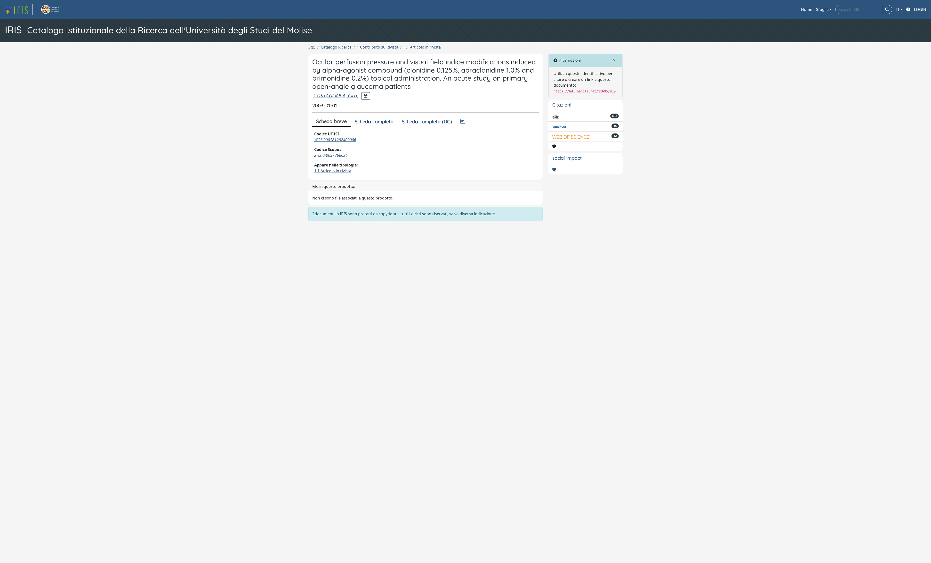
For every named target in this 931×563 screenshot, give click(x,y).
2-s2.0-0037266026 (331, 155)
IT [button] (897, 9)
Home (806, 9)
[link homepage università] (55, 9)
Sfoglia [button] (822, 9)
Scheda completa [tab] (374, 121)
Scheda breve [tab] (331, 121)
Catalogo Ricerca (336, 47)
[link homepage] (17, 9)
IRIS (311, 47)
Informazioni (569, 60)
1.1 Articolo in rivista (422, 47)
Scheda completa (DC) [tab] (427, 121)
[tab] (462, 121)
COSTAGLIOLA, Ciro (335, 95)
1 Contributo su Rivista (377, 47)
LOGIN (920, 9)
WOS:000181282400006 (335, 139)
